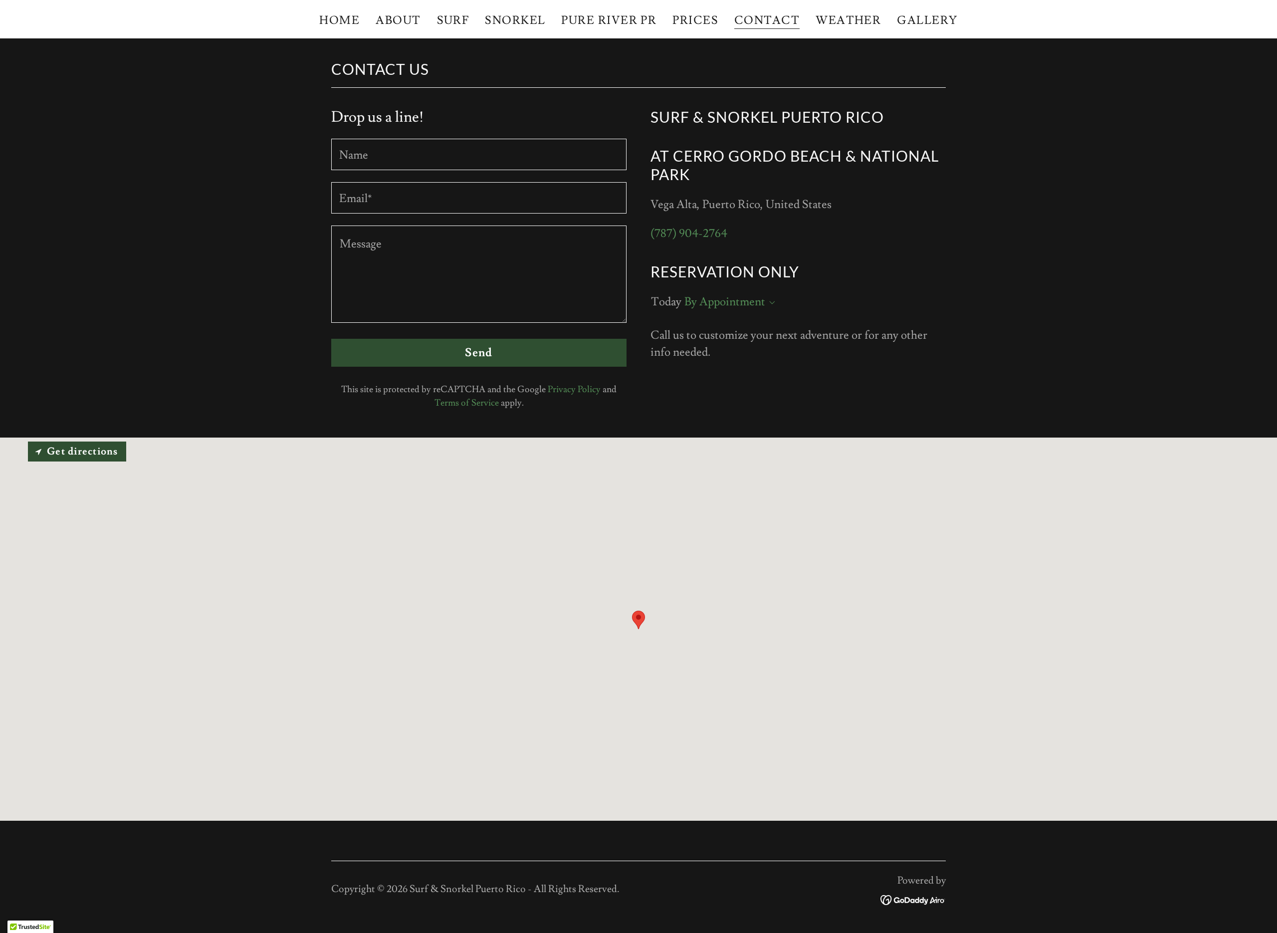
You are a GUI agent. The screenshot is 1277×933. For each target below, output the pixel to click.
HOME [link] (339, 20)
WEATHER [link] (848, 20)
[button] (770, 303)
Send (479, 352)
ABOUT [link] (398, 20)
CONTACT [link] (767, 21)
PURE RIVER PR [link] (608, 20)
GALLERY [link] (927, 20)
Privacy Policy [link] (574, 389)
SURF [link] (453, 20)
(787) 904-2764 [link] (688, 233)
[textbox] (479, 154)
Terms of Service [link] (466, 403)
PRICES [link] (695, 20)
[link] (913, 897)
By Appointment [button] (724, 301)
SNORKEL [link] (515, 20)
